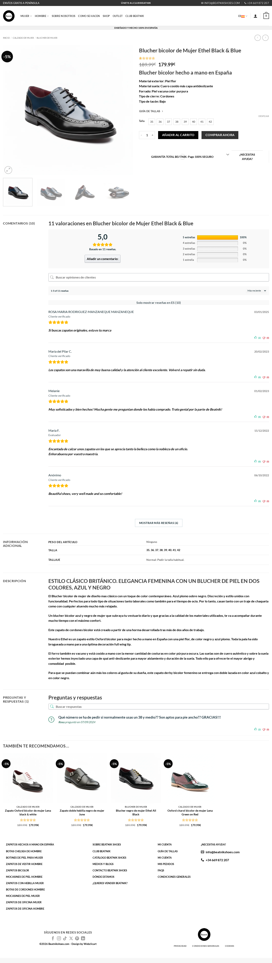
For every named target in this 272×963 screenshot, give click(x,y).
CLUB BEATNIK (134, 16)
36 (152, 550)
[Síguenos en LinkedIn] (83, 939)
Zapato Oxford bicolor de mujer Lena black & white (28, 812)
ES (239, 16)
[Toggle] (228, 154)
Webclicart (90, 943)
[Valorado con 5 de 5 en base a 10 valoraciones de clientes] (204, 58)
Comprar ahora (220, 135)
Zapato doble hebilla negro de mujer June (82, 812)
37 (156, 550)
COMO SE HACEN (89, 16)
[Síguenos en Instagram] (59, 939)
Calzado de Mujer (23, 37)
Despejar (263, 116)
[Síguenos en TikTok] (65, 939)
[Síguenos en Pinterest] (77, 939)
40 (169, 550)
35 (148, 550)
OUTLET (118, 16)
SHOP (106, 16)
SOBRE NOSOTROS (63, 16)
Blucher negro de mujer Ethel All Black (136, 812)
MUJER (25, 16)
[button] (255, 16)
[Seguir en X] (71, 939)
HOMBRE (40, 16)
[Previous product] (265, 38)
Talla (142, 121)
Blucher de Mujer (47, 37)
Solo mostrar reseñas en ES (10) (158, 302)
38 (161, 550)
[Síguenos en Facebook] (53, 939)
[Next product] (257, 38)
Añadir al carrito (178, 135)
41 (174, 550)
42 (178, 550)
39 (165, 550)
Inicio (6, 37)
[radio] (152, 122)
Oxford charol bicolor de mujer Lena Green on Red (190, 812)
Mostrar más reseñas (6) (158, 523)
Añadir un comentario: (102, 259)
